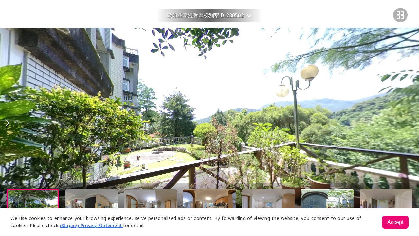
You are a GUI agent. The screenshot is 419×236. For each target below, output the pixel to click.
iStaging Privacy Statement (91, 225)
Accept (395, 222)
